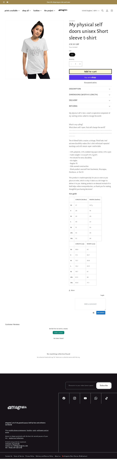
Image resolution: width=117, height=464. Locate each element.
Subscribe (104, 385)
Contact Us (8, 456)
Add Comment (100, 312)
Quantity (71, 59)
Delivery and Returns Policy (44, 456)
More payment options (90, 82)
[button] (102, 10)
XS (72, 54)
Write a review (58, 332)
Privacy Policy (30, 456)
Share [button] (72, 290)
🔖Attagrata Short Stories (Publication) (74, 456)
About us (58, 456)
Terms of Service (19, 456)
